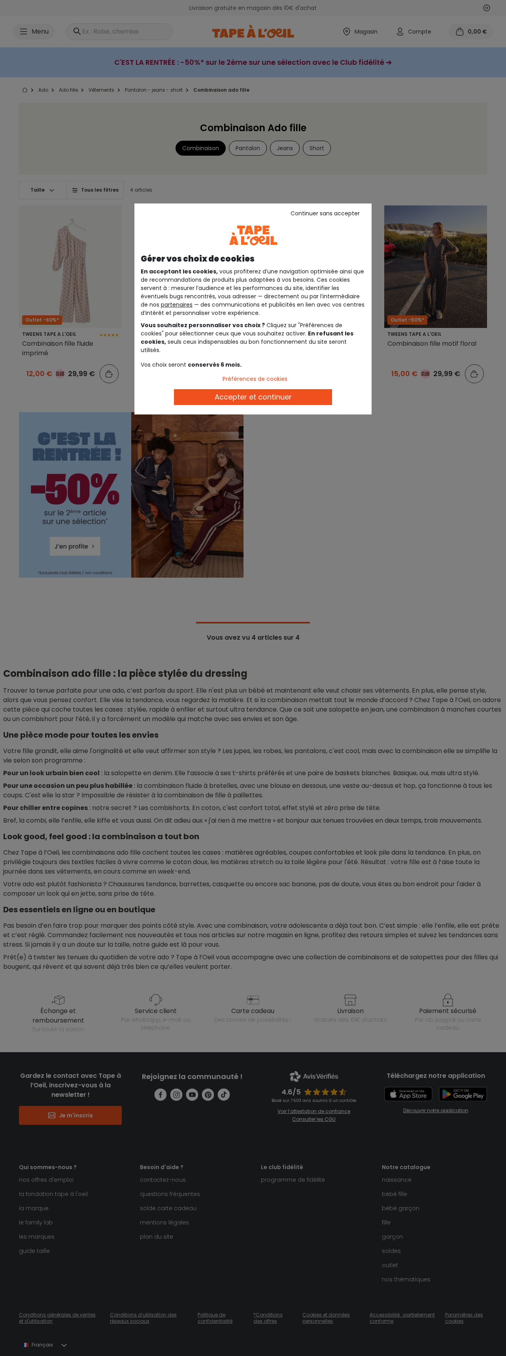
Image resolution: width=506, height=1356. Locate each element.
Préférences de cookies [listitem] (255, 379)
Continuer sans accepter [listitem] (325, 213)
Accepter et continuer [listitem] (253, 397)
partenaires (177, 305)
